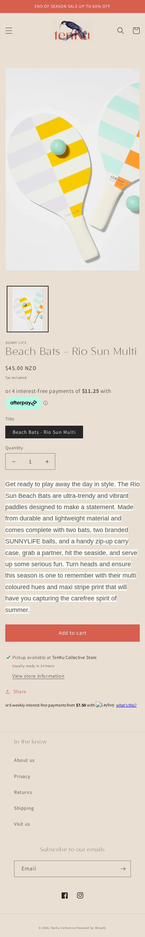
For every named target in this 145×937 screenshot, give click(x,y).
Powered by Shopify (91, 928)
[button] (9, 30)
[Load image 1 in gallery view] (27, 309)
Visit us (22, 824)
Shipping (24, 808)
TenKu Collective (63, 928)
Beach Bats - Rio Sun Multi (44, 432)
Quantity (14, 448)
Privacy (22, 776)
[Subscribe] (123, 869)
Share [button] (19, 691)
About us (24, 760)
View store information (38, 676)
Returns (23, 792)
